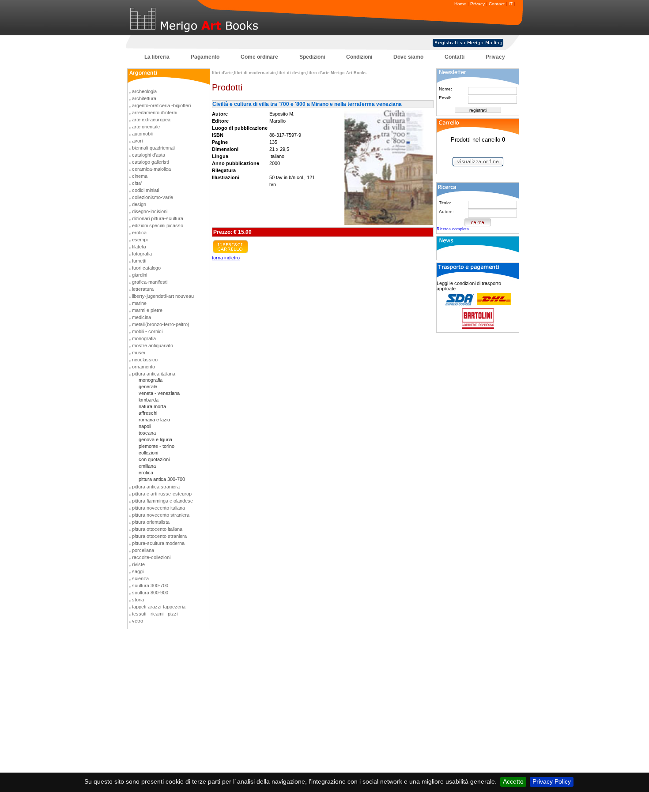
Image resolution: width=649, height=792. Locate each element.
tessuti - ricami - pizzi (154, 613)
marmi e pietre (147, 310)
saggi (137, 571)
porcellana (143, 550)
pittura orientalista (151, 522)
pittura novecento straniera (160, 515)
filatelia (139, 246)
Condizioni (359, 57)
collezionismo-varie (152, 197)
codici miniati (145, 190)
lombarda (148, 399)
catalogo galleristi (150, 162)
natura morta (152, 406)
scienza (140, 578)
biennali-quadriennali (153, 147)
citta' (137, 183)
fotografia (142, 253)
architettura (144, 98)
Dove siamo (408, 57)
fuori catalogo (146, 267)
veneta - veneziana (159, 393)
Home (460, 3)
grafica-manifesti (149, 282)
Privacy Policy (551, 781)
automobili (142, 133)
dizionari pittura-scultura (157, 218)
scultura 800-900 (150, 592)
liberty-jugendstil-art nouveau (163, 296)
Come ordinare (259, 57)
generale (148, 386)
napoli (145, 426)
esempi (139, 239)
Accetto (513, 781)
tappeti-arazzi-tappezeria (158, 606)
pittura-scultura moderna (158, 543)
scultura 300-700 (150, 585)
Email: (445, 97)
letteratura (143, 289)
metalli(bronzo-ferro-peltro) (160, 324)
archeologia (144, 91)
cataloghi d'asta (148, 155)
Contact (497, 3)
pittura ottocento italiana (157, 529)
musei (138, 352)
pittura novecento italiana (158, 507)
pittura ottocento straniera (159, 536)
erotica (139, 232)
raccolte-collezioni (151, 557)
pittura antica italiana (153, 373)
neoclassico (145, 359)
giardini (139, 275)
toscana (147, 432)
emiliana (147, 466)
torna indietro (226, 257)
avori (137, 140)
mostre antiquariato (152, 345)
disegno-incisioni (149, 211)
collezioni (148, 452)
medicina (141, 317)
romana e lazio (154, 419)
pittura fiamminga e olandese (162, 500)
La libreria (157, 57)
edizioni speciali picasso (157, 225)
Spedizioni (312, 57)
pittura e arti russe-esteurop (162, 493)
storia (138, 599)
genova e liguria (155, 439)
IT (511, 3)
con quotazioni (154, 459)
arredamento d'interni (154, 112)
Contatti (454, 57)
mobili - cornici (147, 331)
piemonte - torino (156, 446)
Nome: (445, 88)
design (139, 204)
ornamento (143, 366)
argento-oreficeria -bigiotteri (161, 105)
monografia (144, 338)
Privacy (477, 3)
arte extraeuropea (151, 119)
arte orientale (146, 126)
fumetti (139, 260)
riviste (138, 564)
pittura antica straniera (156, 486)
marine (139, 303)
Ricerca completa (453, 229)
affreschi (148, 413)
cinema (139, 176)
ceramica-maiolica (151, 169)
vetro (137, 620)
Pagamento (205, 57)
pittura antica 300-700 (162, 479)
